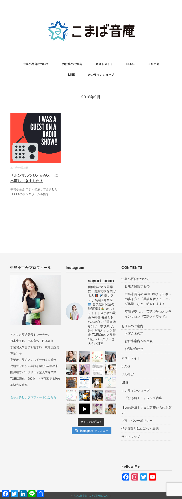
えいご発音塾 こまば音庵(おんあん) (91, 495)
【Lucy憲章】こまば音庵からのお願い (146, 409)
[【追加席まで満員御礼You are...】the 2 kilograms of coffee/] (110, 409)
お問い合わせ (134, 348)
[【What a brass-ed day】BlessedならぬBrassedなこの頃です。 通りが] (84, 395)
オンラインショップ (101, 74)
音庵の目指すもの (137, 286)
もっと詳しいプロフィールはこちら (33, 397)
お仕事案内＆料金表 (139, 341)
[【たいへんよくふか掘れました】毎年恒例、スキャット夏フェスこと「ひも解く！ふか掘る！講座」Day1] (110, 356)
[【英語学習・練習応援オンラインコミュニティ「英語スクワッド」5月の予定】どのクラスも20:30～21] (71, 395)
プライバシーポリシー (136, 420)
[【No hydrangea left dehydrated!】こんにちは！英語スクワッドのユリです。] (110, 382)
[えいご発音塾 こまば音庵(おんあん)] (91, 18)
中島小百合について (36, 64)
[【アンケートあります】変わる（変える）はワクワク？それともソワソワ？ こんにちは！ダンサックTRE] (71, 356)
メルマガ (153, 64)
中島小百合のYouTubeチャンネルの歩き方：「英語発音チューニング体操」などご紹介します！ (148, 299)
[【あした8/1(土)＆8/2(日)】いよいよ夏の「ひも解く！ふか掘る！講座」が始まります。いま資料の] (71, 369)
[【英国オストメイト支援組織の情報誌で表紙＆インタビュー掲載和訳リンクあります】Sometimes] (97, 409)
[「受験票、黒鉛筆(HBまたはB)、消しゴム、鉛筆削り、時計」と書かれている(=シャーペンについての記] (97, 382)
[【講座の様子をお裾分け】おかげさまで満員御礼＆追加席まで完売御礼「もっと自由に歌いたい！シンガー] (84, 409)
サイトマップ (130, 436)
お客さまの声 (134, 333)
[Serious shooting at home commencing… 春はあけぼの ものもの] (97, 395)
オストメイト (104, 64)
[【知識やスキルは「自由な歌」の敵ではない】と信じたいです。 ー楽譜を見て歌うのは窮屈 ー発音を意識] (110, 369)
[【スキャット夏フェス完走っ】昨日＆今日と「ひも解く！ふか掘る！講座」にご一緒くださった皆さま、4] (84, 356)
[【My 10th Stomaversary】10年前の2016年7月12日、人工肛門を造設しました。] (71, 382)
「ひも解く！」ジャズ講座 (143, 398)
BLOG (130, 64)
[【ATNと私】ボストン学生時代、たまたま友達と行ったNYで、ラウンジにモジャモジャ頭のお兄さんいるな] (97, 369)
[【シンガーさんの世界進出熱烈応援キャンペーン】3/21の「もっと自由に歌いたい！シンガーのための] (71, 409)
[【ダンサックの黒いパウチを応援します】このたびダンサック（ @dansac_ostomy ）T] (84, 369)
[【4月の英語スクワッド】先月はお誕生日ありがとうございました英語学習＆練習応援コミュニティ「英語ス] (110, 395)
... (50, 194)
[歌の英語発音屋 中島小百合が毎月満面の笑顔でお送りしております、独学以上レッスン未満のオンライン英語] (84, 382)
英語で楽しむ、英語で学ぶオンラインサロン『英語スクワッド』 (148, 313)
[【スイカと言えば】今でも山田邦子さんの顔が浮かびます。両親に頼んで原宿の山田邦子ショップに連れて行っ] (97, 356)
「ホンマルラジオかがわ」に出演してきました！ (34, 178)
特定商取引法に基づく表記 (140, 428)
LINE (71, 74)
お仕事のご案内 (72, 64)
